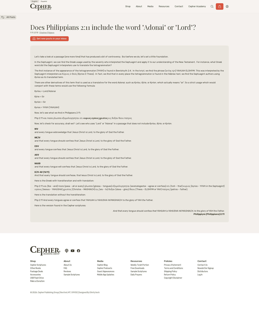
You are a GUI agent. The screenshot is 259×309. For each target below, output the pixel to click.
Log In (199, 275)
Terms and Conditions (173, 268)
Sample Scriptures (72, 275)
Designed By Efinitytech (89, 292)
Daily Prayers (136, 275)
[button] (212, 6)
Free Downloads (137, 268)
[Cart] (219, 6)
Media (150, 6)
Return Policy (170, 275)
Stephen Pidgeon (46, 33)
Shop (127, 6)
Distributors (202, 271)
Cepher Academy (197, 6)
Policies (168, 261)
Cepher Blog (102, 265)
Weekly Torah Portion (140, 265)
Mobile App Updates (105, 275)
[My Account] (227, 6)
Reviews (67, 271)
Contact (179, 6)
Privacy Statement (172, 265)
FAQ (65, 268)
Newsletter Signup (205, 268)
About (139, 6)
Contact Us (202, 265)
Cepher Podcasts (104, 268)
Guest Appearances (105, 271)
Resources (164, 6)
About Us (68, 265)
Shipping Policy (170, 271)
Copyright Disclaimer (173, 278)
